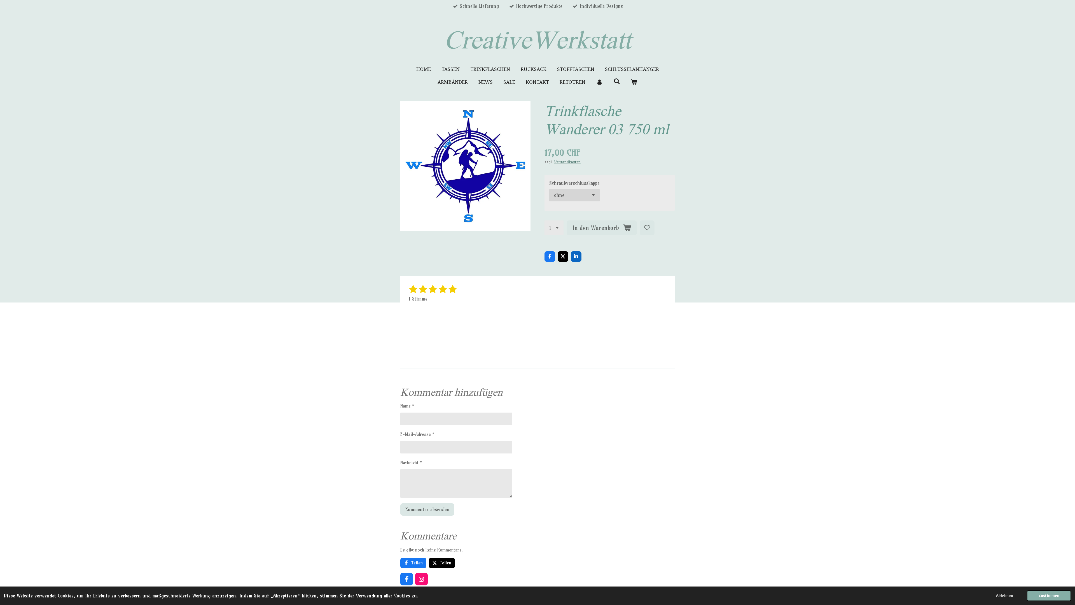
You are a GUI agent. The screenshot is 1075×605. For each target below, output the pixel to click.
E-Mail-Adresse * (417, 434)
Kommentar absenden (427, 509)
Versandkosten (567, 161)
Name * (407, 406)
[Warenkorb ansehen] (634, 82)
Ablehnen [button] (1004, 595)
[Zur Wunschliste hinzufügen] (647, 227)
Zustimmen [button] (1049, 595)
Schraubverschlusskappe (574, 183)
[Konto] (599, 82)
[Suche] (616, 81)
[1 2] (554, 227)
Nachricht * (411, 462)
